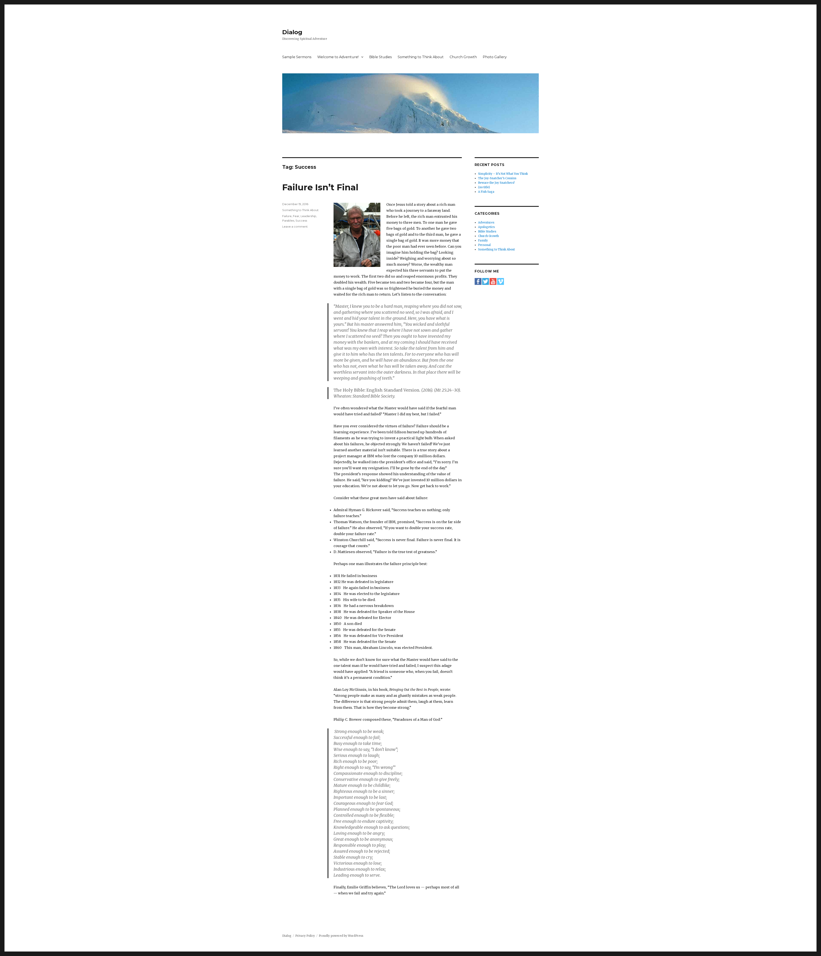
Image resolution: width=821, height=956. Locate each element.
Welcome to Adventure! (338, 57)
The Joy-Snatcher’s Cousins (497, 178)
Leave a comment (295, 226)
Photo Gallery (495, 57)
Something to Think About (421, 57)
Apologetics (486, 227)
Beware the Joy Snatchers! (496, 183)
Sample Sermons (296, 57)
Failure (287, 216)
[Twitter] (485, 281)
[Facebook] (478, 281)
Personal (484, 245)
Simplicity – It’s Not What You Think (503, 174)
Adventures (486, 222)
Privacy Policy (305, 936)
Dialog (292, 32)
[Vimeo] (500, 281)
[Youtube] (493, 281)
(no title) (484, 187)
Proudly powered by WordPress (341, 936)
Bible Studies (380, 57)
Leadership (308, 216)
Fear (296, 216)
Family (483, 240)
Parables (288, 220)
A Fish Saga (486, 192)
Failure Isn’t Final (320, 187)
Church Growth (463, 57)
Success (301, 220)
